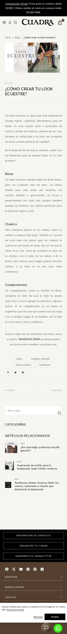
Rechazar (38, 617)
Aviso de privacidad (15, 609)
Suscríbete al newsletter (33, 556)
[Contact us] (58, 628)
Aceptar (55, 616)
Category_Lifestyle (40, 358)
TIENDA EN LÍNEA (29, 339)
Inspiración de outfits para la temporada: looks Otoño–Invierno (37, 467)
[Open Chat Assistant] (46, 628)
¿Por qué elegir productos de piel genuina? (40, 449)
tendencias (45, 364)
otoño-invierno (23, 364)
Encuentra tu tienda (33, 545)
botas (19, 358)
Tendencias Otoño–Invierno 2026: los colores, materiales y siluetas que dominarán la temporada (36, 486)
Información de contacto (33, 535)
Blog (22, 443)
